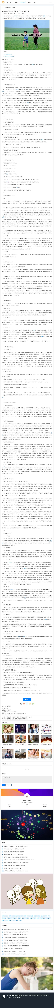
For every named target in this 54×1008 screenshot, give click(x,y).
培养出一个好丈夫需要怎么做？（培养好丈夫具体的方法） (17, 945)
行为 (17, 89)
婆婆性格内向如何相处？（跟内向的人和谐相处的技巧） (16, 943)
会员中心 (19, 997)
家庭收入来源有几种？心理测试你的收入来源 (14, 851)
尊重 (42, 336)
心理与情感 (22, 2)
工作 (42, 139)
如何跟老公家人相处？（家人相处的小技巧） (14, 948)
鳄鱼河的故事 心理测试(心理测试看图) (21, 744)
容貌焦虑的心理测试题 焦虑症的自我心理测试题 (14, 865)
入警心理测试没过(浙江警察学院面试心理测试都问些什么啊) (19, 717)
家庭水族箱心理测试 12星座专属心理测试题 (13, 854)
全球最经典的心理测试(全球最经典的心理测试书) (16, 718)
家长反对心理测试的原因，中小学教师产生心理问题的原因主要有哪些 (19, 860)
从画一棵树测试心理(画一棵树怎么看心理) (20, 758)
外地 (12, 589)
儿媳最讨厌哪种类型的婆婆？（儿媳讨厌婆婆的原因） (16, 937)
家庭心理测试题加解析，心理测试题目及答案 (14, 849)
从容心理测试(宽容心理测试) (7, 758)
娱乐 (16, 2)
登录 (3, 784)
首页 (7, 2)
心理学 (10, 562)
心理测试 (13, 7)
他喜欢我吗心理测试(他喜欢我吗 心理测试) (46, 758)
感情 (34, 330)
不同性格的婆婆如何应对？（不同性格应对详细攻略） (16, 940)
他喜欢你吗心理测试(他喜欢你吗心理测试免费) (33, 758)
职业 (34, 2)
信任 (19, 636)
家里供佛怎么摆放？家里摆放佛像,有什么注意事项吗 (15, 857)
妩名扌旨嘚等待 (27, 800)
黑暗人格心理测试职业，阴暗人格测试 (33, 744)
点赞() (27, 699)
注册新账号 (8, 784)
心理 (15, 16)
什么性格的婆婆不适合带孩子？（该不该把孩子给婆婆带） (17, 932)
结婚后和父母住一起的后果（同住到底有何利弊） (15, 951)
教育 (46, 619)
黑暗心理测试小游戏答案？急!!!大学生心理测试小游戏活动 (7, 744)
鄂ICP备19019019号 (45, 995)
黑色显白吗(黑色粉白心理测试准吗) (20, 733)
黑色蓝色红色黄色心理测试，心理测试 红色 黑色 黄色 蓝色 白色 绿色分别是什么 (7, 733)
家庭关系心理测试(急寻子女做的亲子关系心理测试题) (15, 846)
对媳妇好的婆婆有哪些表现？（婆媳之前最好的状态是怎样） (17, 929)
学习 (28, 102)
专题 (29, 2)
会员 (50, 2)
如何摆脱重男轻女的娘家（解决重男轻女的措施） (15, 954)
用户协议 (14, 997)
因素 (25, 597)
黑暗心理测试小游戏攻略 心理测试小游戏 (46, 733)
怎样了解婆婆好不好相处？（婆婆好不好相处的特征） (16, 934)
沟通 (3, 217)
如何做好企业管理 (8, 54)
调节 (33, 64)
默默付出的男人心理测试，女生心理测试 (33, 733)
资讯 (11, 2)
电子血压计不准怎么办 (9, 56)
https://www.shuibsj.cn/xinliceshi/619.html (16, 713)
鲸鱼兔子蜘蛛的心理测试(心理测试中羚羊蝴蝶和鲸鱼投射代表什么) (46, 744)
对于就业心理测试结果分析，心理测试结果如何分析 (16, 870)
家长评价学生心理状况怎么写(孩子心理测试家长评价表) (16, 862)
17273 (9, 806)
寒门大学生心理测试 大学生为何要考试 (12, 868)
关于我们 (9, 997)
